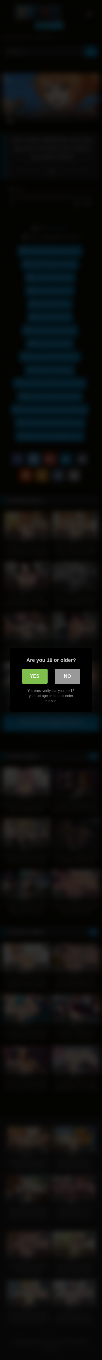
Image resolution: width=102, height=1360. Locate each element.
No (67, 676)
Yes (34, 676)
